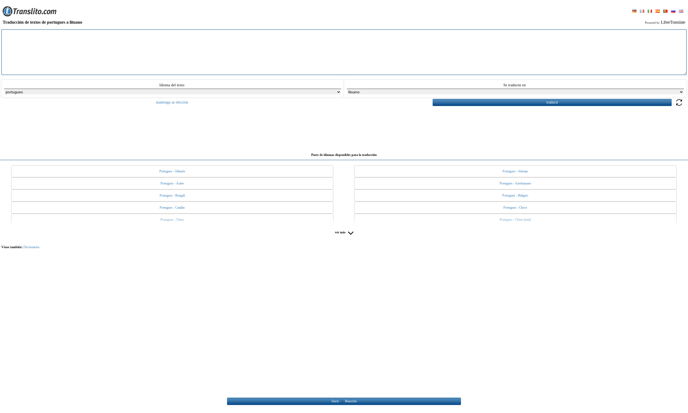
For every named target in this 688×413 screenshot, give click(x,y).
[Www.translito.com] (29, 15)
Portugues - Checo (515, 207)
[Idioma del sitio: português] (665, 11)
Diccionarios (31, 247)
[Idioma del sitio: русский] (673, 11)
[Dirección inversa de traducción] (679, 106)
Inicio (335, 401)
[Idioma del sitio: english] (681, 11)
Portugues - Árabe (172, 183)
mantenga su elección (172, 102)
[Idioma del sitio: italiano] (650, 11)
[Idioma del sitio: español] (657, 11)
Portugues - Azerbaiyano (515, 183)
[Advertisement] (344, 127)
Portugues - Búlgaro (515, 195)
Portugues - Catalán (172, 207)
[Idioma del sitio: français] (642, 11)
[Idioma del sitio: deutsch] (634, 11)
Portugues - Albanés (172, 171)
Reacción (351, 401)
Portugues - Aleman (515, 171)
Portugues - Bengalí (172, 195)
